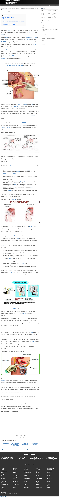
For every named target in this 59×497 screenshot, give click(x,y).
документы (26, 471)
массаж (28, 39)
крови (10, 127)
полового (22, 263)
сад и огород (4, 482)
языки (2, 488)
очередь (24, 313)
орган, (19, 104)
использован (10, 30)
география (49, 469)
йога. (26, 176)
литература (15, 477)
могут (13, 55)
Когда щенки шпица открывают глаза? (33, 449)
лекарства (3, 477)
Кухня (45, 5)
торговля (26, 484)
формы (34, 44)
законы (43, 27)
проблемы (3, 404)
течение (21, 383)
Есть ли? (54, 10)
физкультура (27, 485)
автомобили (15, 468)
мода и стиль (50, 477)
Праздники (55, 5)
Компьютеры (40, 5)
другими (20, 65)
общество (49, 478)
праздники (26, 479)
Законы (22, 5)
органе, (35, 37)
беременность (50, 468)
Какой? (43, 14)
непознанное (39, 478)
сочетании (14, 65)
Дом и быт (17, 5)
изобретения (4, 474)
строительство (4, 484)
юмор (48, 487)
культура (38, 475)
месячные (38, 477)
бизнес (2, 469)
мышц (24, 236)
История (35, 5)
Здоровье (26, 5)
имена (14, 474)
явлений (14, 199)
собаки (37, 482)
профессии (3, 481)
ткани (31, 123)
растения (38, 481)
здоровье (12, 11)
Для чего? (6, 11)
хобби (2, 487)
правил (10, 272)
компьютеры (15, 475)
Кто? (48, 16)
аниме (25, 468)
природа (43, 31)
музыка (3, 478)
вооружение (38, 469)
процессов (14, 309)
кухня (48, 475)
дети (14, 471)
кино (2, 475)
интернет (26, 474)
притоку (6, 127)
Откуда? (54, 17)
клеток (2, 116)
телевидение (16, 484)
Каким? (49, 13)
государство (4, 471)
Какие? (43, 13)
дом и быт (38, 471)
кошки (25, 475)
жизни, (24, 159)
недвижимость (27, 478)
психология (15, 481)
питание (34, 159)
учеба (2, 485)
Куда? (54, 16)
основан (8, 236)
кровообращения (29, 37)
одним (15, 235)
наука (14, 478)
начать (31, 191)
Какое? (54, 13)
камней (31, 332)
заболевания (50, 471)
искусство (38, 474)
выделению (3, 41)
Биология (3, 5)
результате (4, 245)
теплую (20, 181)
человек (14, 487)
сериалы (26, 482)
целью (6, 37)
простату (30, 32)
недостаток (31, 323)
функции (10, 258)
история (49, 474)
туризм (49, 484)
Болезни (7, 5)
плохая (28, 228)
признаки (15, 191)
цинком (4, 173)
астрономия (38, 468)
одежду (23, 181)
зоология (43, 44)
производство (50, 479)
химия (48, 485)
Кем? (54, 14)
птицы (25, 481)
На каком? (49, 17)
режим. (15, 184)
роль (32, 104)
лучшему (3, 127)
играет (25, 104)
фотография (38, 485)
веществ (33, 115)
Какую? (49, 14)
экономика (26, 487)
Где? (42, 10)
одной (14, 308)
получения (3, 58)
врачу (34, 56)
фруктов (18, 171)
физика (43, 40)
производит (16, 106)
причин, (30, 226)
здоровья (33, 28)
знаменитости (27, 472)
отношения (3, 479)
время (31, 181)
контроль (10, 190)
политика (15, 479)
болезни (26, 469)
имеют (33, 341)
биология (15, 469)
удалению (24, 122)
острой (28, 170)
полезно (19, 397)
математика (27, 477)
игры (48, 472)
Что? (48, 20)
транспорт (38, 484)
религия (49, 481)
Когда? (43, 16)
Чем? (43, 20)
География (12, 5)
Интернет (31, 5)
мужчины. (3, 380)
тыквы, (14, 173)
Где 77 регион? (4, 449)
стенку (2, 34)
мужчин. (36, 28)
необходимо (7, 49)
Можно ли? (44, 17)
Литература (50, 5)
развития (12, 165)
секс (14, 482)
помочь (17, 238)
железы (32, 187)
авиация (3, 468)
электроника (38, 487)
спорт (48, 482)
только (9, 65)
